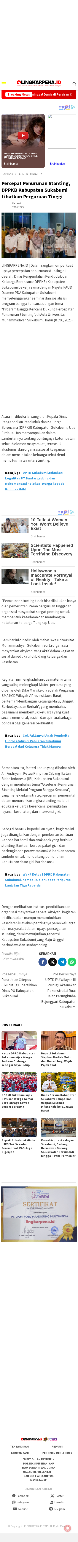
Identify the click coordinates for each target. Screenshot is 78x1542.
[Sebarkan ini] (42, 962)
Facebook (23, 1496)
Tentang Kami (20, 1446)
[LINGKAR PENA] (39, 83)
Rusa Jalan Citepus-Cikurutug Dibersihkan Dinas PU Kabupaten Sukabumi (19, 985)
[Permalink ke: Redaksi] (6, 204)
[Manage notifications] (67, 1528)
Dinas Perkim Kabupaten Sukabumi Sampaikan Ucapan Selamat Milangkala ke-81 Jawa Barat (58, 1102)
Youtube (23, 1509)
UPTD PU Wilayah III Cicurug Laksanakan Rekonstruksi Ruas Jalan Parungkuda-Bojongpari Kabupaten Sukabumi (58, 990)
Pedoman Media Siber (57, 1453)
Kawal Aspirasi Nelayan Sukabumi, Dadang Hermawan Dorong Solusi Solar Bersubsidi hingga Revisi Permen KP (58, 1148)
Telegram (59, 1509)
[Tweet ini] (52, 962)
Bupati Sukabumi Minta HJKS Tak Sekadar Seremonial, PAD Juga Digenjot (18, 1146)
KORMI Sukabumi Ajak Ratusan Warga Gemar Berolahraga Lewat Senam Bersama (17, 1101)
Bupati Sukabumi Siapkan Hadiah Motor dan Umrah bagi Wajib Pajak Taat (57, 1059)
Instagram (23, 1502)
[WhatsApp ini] (72, 962)
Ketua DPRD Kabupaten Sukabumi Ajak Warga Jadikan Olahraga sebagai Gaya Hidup (18, 1059)
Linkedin (59, 1502)
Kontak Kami (20, 1453)
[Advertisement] (39, 38)
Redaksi (57, 1446)
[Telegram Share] (62, 962)
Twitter (59, 1496)
